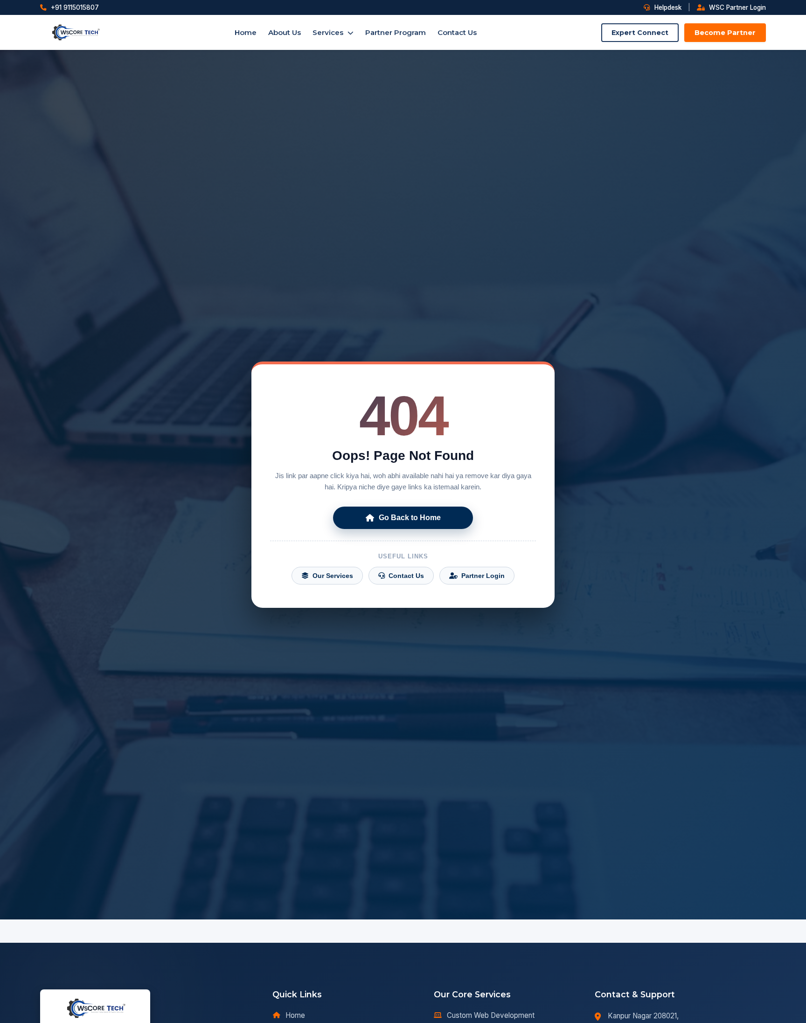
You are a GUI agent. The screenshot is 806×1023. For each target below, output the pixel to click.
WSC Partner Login (736, 7)
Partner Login (483, 575)
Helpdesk (667, 7)
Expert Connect (639, 32)
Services (329, 32)
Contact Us (457, 32)
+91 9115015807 (74, 7)
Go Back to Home (410, 518)
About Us (284, 32)
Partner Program (395, 32)
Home (246, 32)
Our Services (333, 575)
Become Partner (725, 32)
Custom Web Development (491, 1015)
